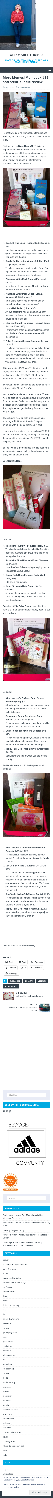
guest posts (8, 1341)
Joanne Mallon (24, 87)
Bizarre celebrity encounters (15, 1264)
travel (5, 1436)
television (7, 1427)
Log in (5, 1469)
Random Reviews (10, 1409)
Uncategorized (9, 1441)
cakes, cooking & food (13, 1278)
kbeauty (29, 981)
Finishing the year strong (13, 1230)
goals (5, 1337)
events (6, 1300)
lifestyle (6, 1373)
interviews (7, 1350)
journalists (7, 1364)
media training (9, 1382)
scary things (8, 1414)
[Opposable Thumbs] (18, 48)
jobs (5, 1359)
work (5, 1450)
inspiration (7, 1346)
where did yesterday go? (13, 1446)
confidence (7, 1287)
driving (5, 1296)
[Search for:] (26, 1095)
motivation (7, 1396)
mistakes (7, 1387)
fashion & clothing (11, 1305)
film (4, 1314)
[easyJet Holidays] (10, 1189)
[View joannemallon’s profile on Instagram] (7, 1111)
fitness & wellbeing (11, 1319)
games (6, 1328)
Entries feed (8, 1474)
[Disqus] (26, 1053)
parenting (7, 1400)
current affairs (9, 1291)
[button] (49, 70)
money (6, 1391)
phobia (6, 1405)
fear (4, 1309)
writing (6, 1455)
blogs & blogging (10, 1269)
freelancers (8, 1323)
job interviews (9, 1355)
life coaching (8, 1368)
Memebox (42, 981)
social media (8, 1418)
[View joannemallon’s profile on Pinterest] (10, 1111)
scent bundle (11, 986)
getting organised (10, 1332)
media (5, 1378)
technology (8, 1423)
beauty (6, 1260)
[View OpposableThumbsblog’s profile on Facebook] (4, 1111)
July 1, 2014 (9, 87)
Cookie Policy (13, 1487)
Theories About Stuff (12, 1432)
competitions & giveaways (14, 1282)
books (5, 1273)
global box (15, 981)
